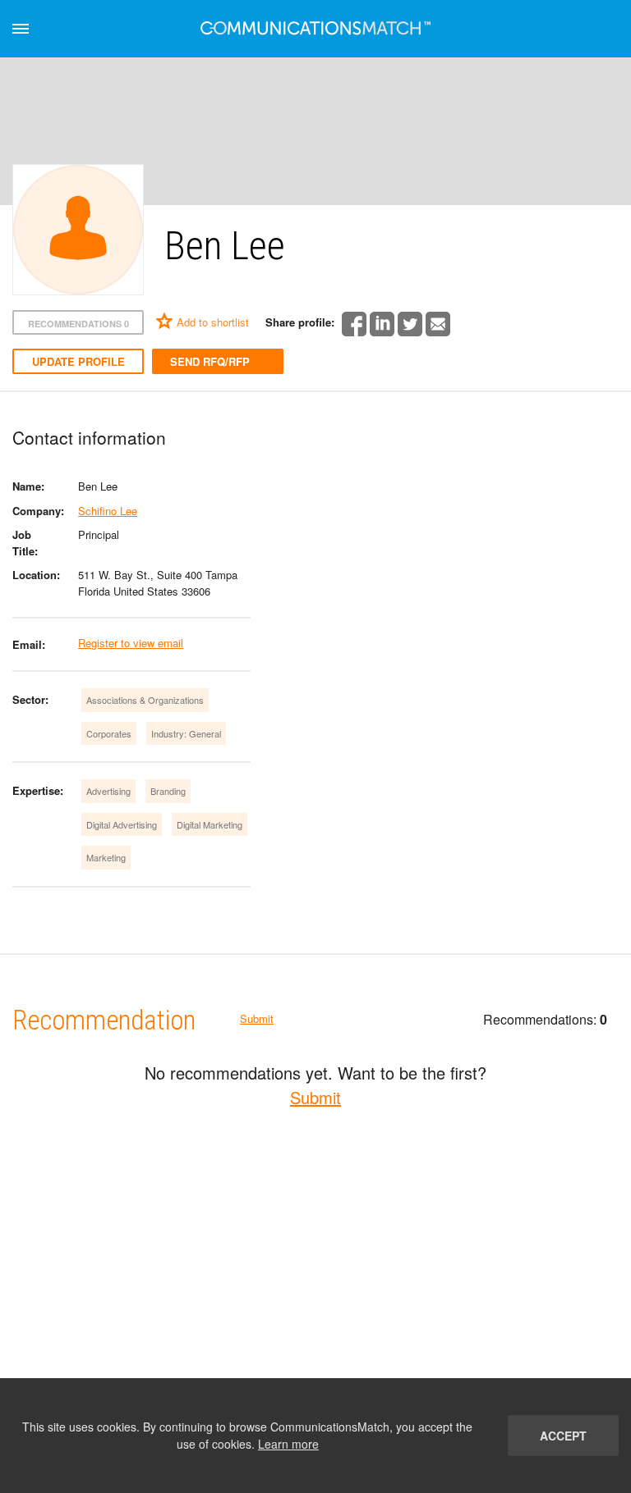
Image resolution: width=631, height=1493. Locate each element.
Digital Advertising (121, 824)
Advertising (108, 790)
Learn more (288, 1444)
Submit (257, 1018)
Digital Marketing (209, 824)
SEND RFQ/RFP (210, 361)
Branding (168, 790)
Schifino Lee (107, 510)
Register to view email (130, 643)
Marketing (106, 857)
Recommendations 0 (78, 323)
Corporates (108, 733)
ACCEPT (563, 1435)
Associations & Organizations (145, 699)
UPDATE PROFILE (78, 361)
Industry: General (186, 733)
